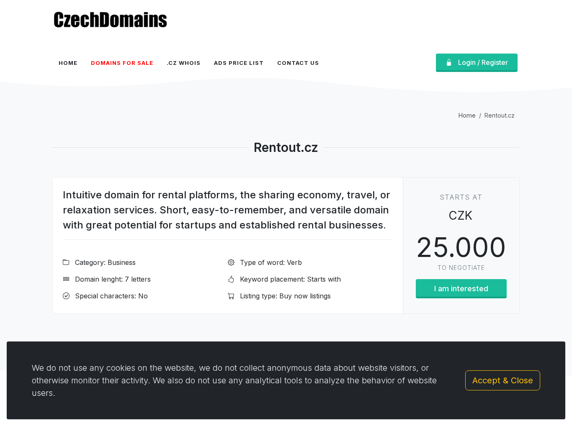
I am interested (461, 288)
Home (467, 115)
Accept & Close (502, 380)
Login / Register (483, 62)
